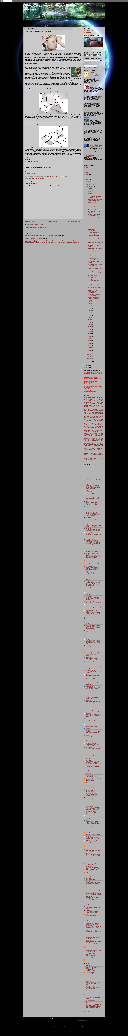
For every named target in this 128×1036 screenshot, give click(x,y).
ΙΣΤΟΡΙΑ (86, 415)
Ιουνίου (88, 353)
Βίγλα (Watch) (89, 878)
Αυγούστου (89, 188)
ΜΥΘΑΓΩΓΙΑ (92, 420)
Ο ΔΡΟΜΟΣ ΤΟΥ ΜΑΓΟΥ (98, 458)
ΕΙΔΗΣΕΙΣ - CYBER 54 (90, 670)
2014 (87, 364)
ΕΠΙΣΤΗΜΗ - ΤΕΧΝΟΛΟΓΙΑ (91, 416)
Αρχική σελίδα (52, 221)
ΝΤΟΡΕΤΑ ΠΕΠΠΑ (90, 946)
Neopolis (88, 853)
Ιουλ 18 (89, 320)
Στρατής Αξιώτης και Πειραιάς (92, 783)
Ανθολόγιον (88, 750)
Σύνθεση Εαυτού (89, 959)
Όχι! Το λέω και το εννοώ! (93, 232)
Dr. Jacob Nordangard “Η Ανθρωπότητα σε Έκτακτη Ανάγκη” (93, 834)
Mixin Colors (88, 921)
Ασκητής (88, 832)
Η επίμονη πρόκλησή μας (91, 961)
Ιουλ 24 (89, 310)
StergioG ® (88, 700)
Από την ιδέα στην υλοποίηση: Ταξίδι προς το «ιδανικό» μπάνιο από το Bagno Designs (93, 772)
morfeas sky (88, 797)
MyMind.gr (88, 728)
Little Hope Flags (90, 710)
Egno (87, 820)
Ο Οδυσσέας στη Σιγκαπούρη (92, 741)
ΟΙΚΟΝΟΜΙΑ (87, 424)
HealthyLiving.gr (89, 604)
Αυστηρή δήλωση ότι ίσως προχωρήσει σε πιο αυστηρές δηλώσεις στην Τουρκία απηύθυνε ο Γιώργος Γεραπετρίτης (93, 514)
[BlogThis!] (62, 176)
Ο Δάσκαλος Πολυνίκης (91, 863)
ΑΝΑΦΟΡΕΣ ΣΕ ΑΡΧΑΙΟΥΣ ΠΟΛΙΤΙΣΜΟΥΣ (93, 439)
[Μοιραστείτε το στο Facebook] (65, 176)
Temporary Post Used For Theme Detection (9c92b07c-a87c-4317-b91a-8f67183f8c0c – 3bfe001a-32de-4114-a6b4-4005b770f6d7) (93, 753)
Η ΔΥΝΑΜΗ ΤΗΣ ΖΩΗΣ (90, 663)
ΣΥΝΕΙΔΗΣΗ (100, 402)
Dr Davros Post (89, 914)
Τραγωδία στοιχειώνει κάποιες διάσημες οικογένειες (94, 215)
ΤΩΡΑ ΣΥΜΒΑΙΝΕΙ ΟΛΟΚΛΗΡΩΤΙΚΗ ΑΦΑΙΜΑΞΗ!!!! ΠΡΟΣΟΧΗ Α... (95, 221)
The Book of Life (89, 994)
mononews (88, 575)
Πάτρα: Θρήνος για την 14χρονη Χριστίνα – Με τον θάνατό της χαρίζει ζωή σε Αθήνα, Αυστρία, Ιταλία (93, 842)
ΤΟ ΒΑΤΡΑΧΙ (88, 511)
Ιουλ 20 (89, 317)
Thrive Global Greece (90, 1000)
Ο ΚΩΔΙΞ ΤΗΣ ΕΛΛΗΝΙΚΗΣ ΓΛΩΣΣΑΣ (93, 102)
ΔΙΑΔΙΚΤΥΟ (87, 431)
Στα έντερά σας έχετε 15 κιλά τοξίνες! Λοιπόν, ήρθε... (94, 224)
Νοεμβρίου (89, 182)
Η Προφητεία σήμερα (90, 1014)
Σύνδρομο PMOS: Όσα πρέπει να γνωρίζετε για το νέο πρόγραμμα (93, 573)
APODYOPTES (89, 786)
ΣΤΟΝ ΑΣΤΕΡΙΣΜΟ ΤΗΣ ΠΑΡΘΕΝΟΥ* (93, 602)
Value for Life (89, 896)
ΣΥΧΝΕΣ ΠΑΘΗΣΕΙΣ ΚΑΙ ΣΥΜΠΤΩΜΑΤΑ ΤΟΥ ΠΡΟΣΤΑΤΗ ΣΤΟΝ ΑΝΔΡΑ (93, 916)
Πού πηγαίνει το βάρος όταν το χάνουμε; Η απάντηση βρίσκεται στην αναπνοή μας (93, 607)
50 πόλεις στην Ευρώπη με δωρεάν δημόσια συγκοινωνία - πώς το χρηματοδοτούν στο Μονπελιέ (93, 808)
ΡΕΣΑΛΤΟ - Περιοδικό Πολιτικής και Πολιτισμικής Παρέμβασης (93, 626)
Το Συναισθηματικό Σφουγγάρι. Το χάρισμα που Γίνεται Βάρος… (93, 726)
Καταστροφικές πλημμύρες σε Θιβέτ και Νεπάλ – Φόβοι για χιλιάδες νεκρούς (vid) (93, 598)
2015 (87, 179)
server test (88, 758)
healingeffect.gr (89, 724)
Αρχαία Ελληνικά (89, 713)
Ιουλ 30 (89, 193)
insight (87, 849)
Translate (95, 67)
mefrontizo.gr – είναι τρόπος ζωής (93, 815)
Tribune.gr (88, 501)
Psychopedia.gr (89, 695)
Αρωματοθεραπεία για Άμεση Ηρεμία (33, 238)
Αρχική (87, 1002)
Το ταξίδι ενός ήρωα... (93, 275)
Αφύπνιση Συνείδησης (91, 743)
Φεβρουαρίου (90, 360)
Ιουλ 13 (89, 329)
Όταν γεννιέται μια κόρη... (91, 646)
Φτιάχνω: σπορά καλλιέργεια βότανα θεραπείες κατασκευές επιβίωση (92, 705)
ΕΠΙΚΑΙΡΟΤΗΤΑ (88, 402)
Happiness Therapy (90, 866)
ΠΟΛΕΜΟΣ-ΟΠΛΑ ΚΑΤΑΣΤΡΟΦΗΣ (91, 437)
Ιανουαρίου (89, 361)
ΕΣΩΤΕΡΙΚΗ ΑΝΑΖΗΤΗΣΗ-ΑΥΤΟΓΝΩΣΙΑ (93, 398)
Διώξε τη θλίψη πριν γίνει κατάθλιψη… (93, 282)
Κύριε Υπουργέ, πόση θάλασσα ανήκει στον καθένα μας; (92, 676)
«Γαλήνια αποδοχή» (90, 787)
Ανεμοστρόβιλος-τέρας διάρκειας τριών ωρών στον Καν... (95, 200)
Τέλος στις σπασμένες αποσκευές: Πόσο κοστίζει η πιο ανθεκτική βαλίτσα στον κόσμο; (93, 519)
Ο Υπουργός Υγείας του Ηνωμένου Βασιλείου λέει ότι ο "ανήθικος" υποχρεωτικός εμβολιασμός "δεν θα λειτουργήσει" (93, 884)
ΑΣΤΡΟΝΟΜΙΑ (87, 445)
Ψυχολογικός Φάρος (90, 566)
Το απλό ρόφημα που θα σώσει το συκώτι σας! (95, 256)
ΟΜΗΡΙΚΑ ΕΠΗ (99, 438)
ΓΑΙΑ (90, 433)
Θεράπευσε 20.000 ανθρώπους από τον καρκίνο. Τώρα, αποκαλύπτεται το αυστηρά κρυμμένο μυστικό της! (93, 110)
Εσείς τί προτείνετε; (92, 202)
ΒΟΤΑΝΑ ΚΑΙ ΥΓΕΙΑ (90, 539)
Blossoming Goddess (91, 901)
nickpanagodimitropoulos (92, 906)
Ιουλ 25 (89, 308)
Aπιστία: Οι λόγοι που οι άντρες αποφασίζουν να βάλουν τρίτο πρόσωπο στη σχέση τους (92, 568)
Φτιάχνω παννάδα (89, 708)
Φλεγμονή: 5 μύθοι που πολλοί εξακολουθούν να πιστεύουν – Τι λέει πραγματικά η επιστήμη (93, 525)
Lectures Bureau (89, 686)
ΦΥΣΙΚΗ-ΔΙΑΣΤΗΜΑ (98, 419)
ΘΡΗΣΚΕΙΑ (100, 427)
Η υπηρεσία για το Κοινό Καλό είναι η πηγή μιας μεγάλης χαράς (93, 912)
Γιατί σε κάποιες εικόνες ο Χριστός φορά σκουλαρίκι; (94, 237)
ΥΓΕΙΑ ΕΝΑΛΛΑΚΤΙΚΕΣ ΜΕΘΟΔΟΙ (36, 178)
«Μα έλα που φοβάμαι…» (93, 209)
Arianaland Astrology (90, 601)
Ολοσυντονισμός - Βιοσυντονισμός (90, 827)
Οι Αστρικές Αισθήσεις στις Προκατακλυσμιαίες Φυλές (90, 137)
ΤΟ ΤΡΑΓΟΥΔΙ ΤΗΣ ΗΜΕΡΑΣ (96, 450)
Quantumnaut (89, 975)
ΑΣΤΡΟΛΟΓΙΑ (99, 426)
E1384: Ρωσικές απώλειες (91, 879)
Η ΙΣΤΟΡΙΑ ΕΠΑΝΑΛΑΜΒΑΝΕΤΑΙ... (95, 118)
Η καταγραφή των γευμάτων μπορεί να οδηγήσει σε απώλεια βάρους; (93, 508)
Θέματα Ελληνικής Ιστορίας (92, 610)
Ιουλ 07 (89, 340)
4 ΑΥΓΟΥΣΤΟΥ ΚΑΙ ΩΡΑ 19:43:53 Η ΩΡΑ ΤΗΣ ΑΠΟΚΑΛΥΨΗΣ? (93, 156)
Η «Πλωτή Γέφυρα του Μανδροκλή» (93, 748)
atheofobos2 (89, 581)
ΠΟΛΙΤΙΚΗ (100, 413)
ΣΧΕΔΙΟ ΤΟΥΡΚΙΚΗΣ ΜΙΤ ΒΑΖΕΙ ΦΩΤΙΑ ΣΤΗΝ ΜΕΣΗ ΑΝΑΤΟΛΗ (95, 268)
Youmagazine (89, 596)
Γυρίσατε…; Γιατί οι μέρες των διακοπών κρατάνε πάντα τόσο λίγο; (93, 632)
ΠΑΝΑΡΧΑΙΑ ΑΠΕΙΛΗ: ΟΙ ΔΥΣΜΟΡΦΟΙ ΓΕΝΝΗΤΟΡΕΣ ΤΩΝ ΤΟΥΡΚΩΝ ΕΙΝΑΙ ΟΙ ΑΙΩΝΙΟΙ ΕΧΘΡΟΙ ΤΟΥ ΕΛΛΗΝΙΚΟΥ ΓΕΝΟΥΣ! (93, 950)
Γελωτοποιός (89, 801)
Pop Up (87, 995)
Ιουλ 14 (89, 327)
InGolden (88, 858)
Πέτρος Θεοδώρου (90, 935)
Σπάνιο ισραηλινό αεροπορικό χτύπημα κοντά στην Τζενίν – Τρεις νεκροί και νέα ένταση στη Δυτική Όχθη (93, 497)
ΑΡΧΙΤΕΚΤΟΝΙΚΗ (87, 459)
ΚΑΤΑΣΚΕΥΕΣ (93, 453)
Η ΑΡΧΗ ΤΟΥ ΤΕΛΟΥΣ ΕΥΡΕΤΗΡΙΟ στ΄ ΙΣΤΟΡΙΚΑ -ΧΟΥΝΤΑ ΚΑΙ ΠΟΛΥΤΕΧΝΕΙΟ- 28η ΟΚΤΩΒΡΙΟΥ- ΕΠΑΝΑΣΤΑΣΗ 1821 (93, 584)
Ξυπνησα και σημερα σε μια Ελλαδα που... (94, 205)
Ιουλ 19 (89, 319)
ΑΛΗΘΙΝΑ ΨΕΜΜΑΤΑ (89, 449)
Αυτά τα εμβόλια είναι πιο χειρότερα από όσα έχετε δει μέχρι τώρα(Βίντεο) (93, 894)
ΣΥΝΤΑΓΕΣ (100, 453)
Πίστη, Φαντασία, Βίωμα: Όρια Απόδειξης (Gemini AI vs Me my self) (93, 659)
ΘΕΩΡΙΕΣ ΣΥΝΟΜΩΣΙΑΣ (89, 438)
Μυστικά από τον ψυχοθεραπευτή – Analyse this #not (93, 667)
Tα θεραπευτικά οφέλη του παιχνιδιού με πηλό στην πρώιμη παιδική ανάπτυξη (93, 697)
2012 (87, 367)
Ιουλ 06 (89, 342)
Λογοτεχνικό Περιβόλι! (91, 621)
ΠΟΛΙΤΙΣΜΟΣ (100, 448)
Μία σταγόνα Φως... (92, 277)
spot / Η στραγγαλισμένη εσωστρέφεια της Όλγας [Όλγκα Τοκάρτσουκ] (92, 937)
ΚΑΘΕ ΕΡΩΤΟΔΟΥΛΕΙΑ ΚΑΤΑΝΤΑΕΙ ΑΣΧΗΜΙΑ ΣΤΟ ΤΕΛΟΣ (93, 988)
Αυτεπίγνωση (89, 718)
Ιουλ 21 (89, 315)
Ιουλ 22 (89, 313)
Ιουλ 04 (89, 345)
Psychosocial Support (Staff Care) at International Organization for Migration (93, 927)
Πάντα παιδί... (88, 619)
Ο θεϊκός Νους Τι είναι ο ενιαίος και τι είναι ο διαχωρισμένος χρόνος (93, 799)
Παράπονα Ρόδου (90, 517)
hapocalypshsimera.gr (91, 811)
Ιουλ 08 (89, 338)
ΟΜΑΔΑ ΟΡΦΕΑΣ (89, 789)
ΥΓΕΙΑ (100, 399)
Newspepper (88, 546)
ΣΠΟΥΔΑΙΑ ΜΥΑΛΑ (88, 434)
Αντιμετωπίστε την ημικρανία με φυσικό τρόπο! (95, 240)
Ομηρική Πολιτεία (90, 740)
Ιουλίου (88, 190)
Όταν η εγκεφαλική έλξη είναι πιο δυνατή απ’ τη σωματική (92, 745)
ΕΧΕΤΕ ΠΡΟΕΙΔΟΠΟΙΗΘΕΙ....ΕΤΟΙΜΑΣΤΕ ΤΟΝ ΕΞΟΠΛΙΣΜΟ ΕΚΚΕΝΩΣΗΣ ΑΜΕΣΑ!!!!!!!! (93, 128)
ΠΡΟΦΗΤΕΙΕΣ (93, 448)
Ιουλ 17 (89, 322)
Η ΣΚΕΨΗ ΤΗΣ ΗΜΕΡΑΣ (90, 970)
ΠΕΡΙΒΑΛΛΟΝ (87, 452)
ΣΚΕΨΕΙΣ (86, 420)
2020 (87, 170)
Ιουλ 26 (89, 306)
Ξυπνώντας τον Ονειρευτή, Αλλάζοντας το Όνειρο (92, 662)
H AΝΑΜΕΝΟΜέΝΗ (90, 972)
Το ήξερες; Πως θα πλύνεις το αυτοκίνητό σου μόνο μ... (94, 270)
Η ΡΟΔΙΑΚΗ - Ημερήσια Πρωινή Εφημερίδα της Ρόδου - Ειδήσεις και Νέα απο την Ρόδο (93, 480)
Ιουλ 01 (89, 350)
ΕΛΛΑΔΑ (86, 410)
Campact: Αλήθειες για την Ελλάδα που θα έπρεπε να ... (95, 207)
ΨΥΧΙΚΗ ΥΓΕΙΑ (98, 409)
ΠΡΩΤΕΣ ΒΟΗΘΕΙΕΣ (97, 443)
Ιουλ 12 (89, 331)
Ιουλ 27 (89, 305)
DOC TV (87, 674)
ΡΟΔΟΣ (90, 435)
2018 (87, 174)
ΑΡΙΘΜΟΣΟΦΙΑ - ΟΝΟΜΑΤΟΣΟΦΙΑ (92, 440)
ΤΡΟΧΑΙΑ (86, 450)
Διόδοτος (88, 490)
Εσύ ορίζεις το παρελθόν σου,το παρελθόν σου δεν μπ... (95, 285)
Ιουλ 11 (89, 333)
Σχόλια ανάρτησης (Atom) (37, 224)
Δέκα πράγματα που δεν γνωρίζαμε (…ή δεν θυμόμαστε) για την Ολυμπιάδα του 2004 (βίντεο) (93, 898)
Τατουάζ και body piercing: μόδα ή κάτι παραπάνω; (95, 243)
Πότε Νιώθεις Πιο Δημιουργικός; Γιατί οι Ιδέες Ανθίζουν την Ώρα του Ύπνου (42, 235)
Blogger (82, 1026)
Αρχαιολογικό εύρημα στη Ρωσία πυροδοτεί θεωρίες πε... (95, 298)
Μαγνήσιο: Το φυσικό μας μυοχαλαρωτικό (91, 817)
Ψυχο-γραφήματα (90, 648)
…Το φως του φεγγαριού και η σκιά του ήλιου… (92, 593)
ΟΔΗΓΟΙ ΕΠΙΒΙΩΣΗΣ (98, 449)
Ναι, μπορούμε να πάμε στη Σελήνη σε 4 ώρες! (94, 227)
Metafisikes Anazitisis (91, 560)
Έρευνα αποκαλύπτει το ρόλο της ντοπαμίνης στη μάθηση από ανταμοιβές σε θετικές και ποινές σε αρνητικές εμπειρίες (93, 823)
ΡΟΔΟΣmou (88, 32)
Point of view (89, 657)
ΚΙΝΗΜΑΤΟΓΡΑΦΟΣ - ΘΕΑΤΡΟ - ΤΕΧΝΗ (93, 444)
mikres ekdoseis (89, 806)
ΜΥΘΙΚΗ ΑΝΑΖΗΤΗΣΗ (90, 846)
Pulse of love (89, 645)
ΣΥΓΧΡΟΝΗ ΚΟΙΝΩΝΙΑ (90, 427)
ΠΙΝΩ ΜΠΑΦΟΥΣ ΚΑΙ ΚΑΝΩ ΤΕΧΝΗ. (93, 767)
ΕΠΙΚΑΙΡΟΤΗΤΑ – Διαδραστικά (92, 793)
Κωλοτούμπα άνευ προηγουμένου (92, 230)
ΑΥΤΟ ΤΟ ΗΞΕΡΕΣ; (96, 415)
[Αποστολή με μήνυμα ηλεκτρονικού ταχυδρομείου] (61, 176)
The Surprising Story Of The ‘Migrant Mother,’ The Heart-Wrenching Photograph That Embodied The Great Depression (93, 682)
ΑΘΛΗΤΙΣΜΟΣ (93, 442)
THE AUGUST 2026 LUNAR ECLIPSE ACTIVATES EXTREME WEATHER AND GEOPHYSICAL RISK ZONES (93, 536)
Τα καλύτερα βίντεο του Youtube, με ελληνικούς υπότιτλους (93, 1012)
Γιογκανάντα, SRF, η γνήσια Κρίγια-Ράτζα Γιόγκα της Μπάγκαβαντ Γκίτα (92, 968)
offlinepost (88, 528)
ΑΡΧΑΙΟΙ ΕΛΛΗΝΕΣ (97, 433)
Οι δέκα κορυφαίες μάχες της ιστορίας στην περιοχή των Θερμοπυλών (92, 654)
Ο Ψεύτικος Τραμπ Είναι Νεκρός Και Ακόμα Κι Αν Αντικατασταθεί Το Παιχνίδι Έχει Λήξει (93, 732)
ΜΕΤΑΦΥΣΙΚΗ (95, 431)
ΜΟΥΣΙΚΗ (100, 434)
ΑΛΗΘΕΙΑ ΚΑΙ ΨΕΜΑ (90, 864)
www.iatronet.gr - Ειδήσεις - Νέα (93, 506)
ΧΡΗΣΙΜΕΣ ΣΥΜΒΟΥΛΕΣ (96, 410)
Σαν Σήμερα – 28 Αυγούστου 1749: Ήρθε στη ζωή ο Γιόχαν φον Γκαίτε (93, 530)
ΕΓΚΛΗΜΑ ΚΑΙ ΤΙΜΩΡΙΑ (89, 454)
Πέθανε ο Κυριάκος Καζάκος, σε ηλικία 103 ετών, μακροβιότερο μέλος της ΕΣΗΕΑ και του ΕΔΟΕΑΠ (93, 503)
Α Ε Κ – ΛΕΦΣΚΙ (89, 594)
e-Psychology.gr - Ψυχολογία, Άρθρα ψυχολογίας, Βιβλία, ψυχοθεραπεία (92, 924)
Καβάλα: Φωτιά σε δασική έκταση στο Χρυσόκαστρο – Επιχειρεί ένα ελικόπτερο (93, 578)
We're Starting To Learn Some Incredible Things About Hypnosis (93, 977)
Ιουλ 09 (89, 336)
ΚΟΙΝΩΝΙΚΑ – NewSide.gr (91, 840)
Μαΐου (88, 354)
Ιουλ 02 (89, 349)
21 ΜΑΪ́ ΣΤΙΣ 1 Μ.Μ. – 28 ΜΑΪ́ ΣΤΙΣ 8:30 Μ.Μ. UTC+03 (93, 851)
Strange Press (89, 836)
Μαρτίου (89, 358)
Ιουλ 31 (89, 191)
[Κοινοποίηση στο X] (64, 176)
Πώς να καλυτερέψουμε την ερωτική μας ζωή (94, 295)
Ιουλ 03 (89, 347)
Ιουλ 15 (89, 326)
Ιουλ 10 (89, 334)
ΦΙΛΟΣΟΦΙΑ (100, 422)
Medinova (88, 571)
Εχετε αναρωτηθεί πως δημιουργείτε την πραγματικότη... (93, 291)
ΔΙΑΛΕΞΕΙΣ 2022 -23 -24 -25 (91, 780)
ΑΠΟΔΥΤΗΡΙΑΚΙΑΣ (97, 454)
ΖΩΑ (85, 435)
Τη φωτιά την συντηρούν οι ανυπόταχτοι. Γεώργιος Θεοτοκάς (93, 889)
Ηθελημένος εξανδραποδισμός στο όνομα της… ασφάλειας (93, 702)
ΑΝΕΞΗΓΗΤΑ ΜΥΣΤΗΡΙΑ (90, 413)
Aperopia (88, 963)
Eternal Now (88, 730)
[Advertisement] (64, 23)
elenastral (88, 910)
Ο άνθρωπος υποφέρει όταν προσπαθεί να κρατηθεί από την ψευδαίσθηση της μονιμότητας (92, 720)
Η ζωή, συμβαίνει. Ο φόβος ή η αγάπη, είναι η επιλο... (95, 197)
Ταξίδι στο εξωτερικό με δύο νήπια (93, 711)
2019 (87, 172)
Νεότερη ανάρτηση (31, 221)
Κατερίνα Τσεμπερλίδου (91, 587)
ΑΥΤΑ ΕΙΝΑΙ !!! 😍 (89, 491)
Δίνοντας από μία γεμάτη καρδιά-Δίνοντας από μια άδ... (95, 280)
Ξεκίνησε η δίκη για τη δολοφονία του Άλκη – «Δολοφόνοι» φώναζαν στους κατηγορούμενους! (93, 855)
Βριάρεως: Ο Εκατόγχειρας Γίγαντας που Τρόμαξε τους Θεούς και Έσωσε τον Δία (93, 715)
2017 (87, 176)
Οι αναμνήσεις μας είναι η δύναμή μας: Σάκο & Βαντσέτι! (93, 628)
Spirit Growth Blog (90, 990)
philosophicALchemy (90, 887)
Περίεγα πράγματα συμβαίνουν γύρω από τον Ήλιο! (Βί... (95, 251)
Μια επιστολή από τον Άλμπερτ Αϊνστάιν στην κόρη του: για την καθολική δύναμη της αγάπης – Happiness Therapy (92, 869)
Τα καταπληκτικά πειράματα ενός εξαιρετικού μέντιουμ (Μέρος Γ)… (92, 838)
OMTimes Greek (89, 757)
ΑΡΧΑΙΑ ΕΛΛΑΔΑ (89, 747)
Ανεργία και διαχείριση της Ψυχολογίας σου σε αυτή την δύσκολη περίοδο (92, 956)
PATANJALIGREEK (90, 986)
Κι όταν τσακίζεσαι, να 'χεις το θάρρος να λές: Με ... (94, 218)
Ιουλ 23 (89, 312)
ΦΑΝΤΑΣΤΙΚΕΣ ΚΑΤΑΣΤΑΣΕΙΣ (92, 766)
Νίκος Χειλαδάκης (90, 892)
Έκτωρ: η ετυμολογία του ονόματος (93, 973)
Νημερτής (88, 617)
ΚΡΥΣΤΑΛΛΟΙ (93, 459)
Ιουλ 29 (89, 195)
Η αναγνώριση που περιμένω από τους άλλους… (94, 259)
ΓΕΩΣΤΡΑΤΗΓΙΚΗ (99, 435)
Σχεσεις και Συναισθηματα (91, 630)
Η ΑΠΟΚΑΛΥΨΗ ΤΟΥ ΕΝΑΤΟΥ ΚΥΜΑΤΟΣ (49, 6)
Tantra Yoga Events (90, 635)
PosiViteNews (89, 881)
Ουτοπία (87, 650)
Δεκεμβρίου (89, 181)
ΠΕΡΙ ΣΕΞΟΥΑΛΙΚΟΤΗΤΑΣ (93, 412)
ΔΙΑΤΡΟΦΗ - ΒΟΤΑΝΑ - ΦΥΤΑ (91, 403)
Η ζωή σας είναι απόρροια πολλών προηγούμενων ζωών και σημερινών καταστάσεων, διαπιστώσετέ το (93, 563)
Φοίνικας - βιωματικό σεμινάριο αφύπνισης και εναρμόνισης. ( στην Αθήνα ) (93, 983)
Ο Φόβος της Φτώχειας (90, 991)
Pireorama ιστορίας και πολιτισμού (93, 782)
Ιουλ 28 (89, 303)
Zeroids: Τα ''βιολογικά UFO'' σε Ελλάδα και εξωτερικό (92, 791)
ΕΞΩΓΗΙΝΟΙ (95, 434)
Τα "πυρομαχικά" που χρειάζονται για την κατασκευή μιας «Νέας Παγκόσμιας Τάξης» (93, 875)
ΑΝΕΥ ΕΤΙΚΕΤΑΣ (89, 429)
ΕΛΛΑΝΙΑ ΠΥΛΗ (89, 940)
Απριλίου (89, 356)
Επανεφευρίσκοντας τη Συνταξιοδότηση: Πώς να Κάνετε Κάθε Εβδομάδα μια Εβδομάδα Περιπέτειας (47, 236)
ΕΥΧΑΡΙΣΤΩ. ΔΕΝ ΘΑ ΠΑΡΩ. (92, 847)
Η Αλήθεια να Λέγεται (90, 872)
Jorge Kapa (88, 920)
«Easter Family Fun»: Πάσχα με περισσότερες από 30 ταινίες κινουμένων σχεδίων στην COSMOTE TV (93, 763)
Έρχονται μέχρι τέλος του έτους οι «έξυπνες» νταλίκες (95, 265)
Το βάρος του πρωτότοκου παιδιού (93, 668)
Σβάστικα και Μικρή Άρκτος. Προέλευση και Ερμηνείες (91, 795)
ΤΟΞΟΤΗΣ (88, 735)
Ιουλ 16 (89, 324)
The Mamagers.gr (90, 760)
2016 (87, 177)
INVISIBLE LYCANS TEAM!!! (92, 930)
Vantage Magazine (90, 770)
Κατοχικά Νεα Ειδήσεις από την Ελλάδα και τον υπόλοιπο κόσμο (93, 494)
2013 (87, 365)
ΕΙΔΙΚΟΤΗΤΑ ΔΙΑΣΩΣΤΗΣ (91, 30)
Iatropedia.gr (89, 523)
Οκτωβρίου (89, 184)
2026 (87, 167)
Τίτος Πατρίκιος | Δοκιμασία (91, 776)
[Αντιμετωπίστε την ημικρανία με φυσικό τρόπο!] (53, 43)
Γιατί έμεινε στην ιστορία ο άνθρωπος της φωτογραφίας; (95, 235)
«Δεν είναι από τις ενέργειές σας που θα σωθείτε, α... (95, 288)
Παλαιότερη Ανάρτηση (74, 221)
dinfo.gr (87, 639)
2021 (87, 169)
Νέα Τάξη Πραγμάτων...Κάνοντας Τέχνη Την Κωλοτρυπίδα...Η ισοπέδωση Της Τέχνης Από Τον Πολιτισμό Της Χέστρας (96, 74)
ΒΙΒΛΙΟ (101, 437)
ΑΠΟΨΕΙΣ (87, 401)
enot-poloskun (73, 1026)
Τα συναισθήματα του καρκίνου (95, 248)
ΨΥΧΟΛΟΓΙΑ (98, 401)
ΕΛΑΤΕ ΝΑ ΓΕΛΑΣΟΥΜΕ (93, 423)
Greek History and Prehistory (92, 652)
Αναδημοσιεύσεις (90, 775)
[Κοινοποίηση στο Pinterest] (66, 176)
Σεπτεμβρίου (90, 186)
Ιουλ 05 (89, 343)
